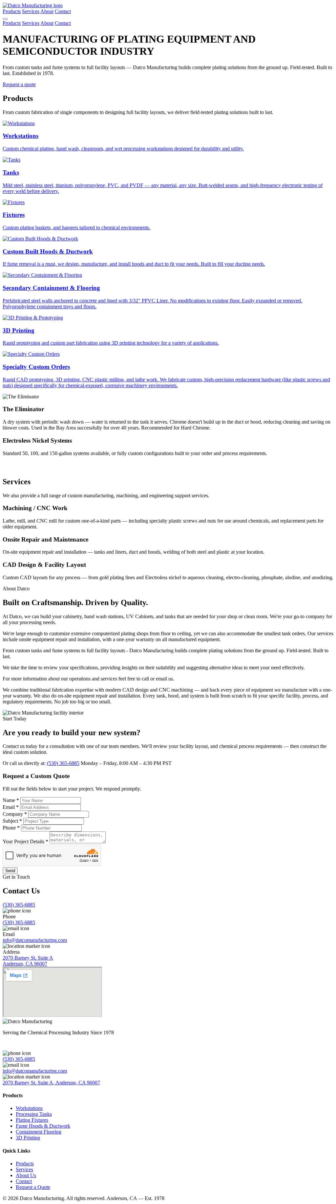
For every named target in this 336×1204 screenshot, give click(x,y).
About (46, 11)
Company (15, 814)
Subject (12, 821)
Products (12, 11)
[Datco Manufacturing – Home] (33, 5)
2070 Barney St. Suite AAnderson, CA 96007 (28, 960)
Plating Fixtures (32, 1120)
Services (30, 11)
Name (11, 800)
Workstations (29, 1108)
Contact (63, 11)
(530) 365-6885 (63, 763)
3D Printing (28, 1137)
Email (11, 807)
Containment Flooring (38, 1132)
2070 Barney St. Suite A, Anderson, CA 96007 (51, 1082)
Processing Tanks (34, 1114)
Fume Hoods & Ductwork (43, 1126)
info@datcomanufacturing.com (35, 940)
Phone (11, 828)
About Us (26, 1175)
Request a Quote (33, 1187)
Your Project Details (25, 841)
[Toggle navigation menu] (5, 19)
